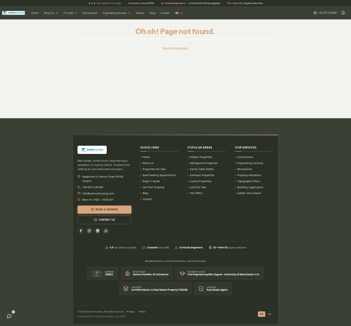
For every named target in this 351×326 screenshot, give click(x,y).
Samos (140, 13)
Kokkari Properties (201, 157)
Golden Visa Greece (249, 193)
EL (270, 314)
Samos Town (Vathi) (202, 169)
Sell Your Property (153, 187)
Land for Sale (198, 187)
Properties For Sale (154, 169)
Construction (89, 13)
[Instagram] (89, 231)
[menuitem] (325, 13)
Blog (152, 13)
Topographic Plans (248, 181)
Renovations (244, 169)
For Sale (68, 13)
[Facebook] (81, 231)
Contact (165, 13)
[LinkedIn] (97, 231)
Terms (142, 311)
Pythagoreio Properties (204, 163)
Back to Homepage (175, 48)
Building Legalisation (250, 187)
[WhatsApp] (106, 231)
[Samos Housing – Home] (13, 13)
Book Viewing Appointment (159, 175)
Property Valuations (249, 175)
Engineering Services (115, 13)
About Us (49, 13)
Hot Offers (196, 193)
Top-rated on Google (104, 3)
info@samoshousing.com (98, 193)
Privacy (130, 311)
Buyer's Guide (151, 181)
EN (261, 314)
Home (34, 13)
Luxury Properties (201, 181)
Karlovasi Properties (202, 175)
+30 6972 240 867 (92, 187)
